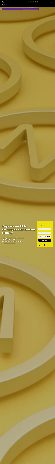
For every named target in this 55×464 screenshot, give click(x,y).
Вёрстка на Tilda (19, 9)
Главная (4, 9)
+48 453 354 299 (44, 1)
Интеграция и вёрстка (10, 9)
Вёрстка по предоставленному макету (30, 9)
